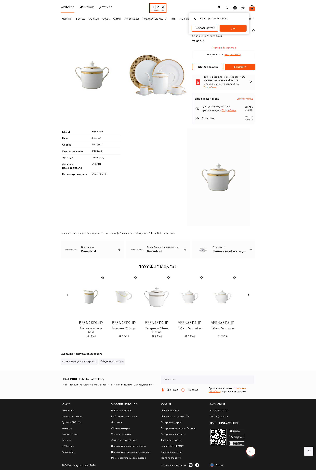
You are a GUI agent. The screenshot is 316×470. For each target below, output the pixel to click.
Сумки (117, 19)
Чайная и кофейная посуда (118, 233)
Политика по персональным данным (131, 452)
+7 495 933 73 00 (219, 411)
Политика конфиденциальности (128, 446)
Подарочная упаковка (173, 434)
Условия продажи (121, 434)
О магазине (68, 411)
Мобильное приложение (124, 417)
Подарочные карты (154, 19)
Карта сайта (68, 452)
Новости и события (72, 417)
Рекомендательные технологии (128, 458)
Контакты (67, 428)
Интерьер (78, 233)
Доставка (116, 422)
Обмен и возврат (120, 428)
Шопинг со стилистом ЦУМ (175, 417)
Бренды (80, 19)
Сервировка (93, 233)
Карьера (66, 440)
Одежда (94, 19)
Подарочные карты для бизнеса (178, 428)
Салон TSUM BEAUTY (172, 446)
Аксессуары (131, 19)
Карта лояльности (171, 458)
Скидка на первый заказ (124, 440)
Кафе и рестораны (171, 440)
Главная (65, 233)
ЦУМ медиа (68, 446)
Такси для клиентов (171, 452)
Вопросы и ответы (121, 411)
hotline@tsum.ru (219, 417)
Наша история (70, 434)
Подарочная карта (171, 422)
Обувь (106, 19)
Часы (173, 19)
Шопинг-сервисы (170, 411)
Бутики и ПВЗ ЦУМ (71, 422)
